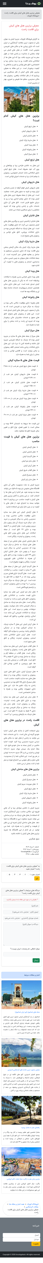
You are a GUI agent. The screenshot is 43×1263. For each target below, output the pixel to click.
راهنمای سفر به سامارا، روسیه (30, 1127)
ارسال (36, 960)
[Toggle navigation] (4, 3)
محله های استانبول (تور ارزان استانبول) (27, 1012)
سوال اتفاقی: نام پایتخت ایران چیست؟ (25, 949)
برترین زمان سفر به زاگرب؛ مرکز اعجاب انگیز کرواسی (23, 1179)
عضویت (36, 1243)
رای (37, 878)
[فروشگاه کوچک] (33, 3)
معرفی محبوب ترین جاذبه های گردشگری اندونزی (24, 1070)
